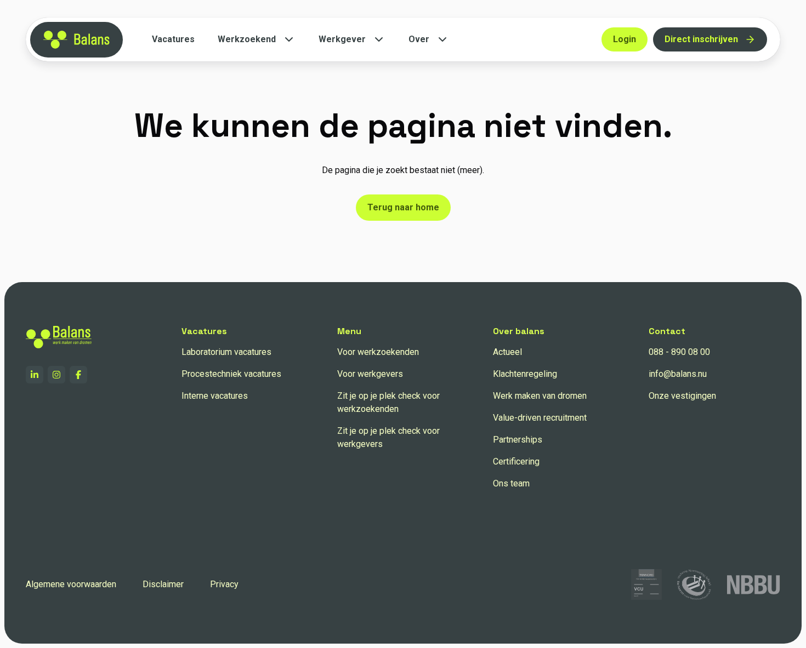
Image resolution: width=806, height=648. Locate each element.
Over (418, 39)
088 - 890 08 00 (679, 352)
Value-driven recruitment (540, 417)
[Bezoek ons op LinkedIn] (34, 374)
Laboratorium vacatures (226, 352)
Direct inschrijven (701, 39)
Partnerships (517, 439)
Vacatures (173, 39)
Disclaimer (163, 584)
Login (624, 39)
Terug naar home (403, 207)
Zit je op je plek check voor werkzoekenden (388, 402)
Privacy (224, 584)
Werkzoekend (247, 39)
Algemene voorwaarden (71, 584)
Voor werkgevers (370, 374)
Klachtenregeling (525, 374)
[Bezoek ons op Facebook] (78, 374)
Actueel (507, 352)
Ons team (511, 483)
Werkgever (342, 39)
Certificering (516, 461)
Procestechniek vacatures (231, 374)
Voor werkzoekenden (378, 352)
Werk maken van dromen (540, 396)
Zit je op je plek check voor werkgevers (388, 437)
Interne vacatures (214, 396)
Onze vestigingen (682, 396)
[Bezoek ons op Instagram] (56, 374)
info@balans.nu (678, 374)
